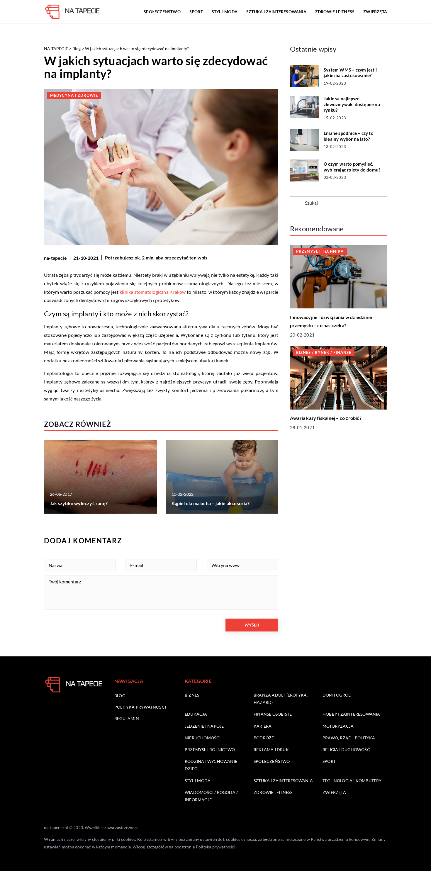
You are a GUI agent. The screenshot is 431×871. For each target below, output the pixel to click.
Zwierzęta (375, 11)
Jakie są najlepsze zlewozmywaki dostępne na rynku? (352, 104)
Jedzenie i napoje (204, 726)
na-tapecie (55, 258)
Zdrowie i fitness (334, 11)
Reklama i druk (271, 749)
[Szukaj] (297, 203)
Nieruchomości (203, 737)
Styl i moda (224, 11)
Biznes (192, 694)
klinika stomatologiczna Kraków (153, 292)
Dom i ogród (337, 694)
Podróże (264, 737)
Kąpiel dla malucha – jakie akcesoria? (211, 503)
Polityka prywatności (140, 706)
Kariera (263, 726)
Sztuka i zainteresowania (276, 11)
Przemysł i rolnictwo (210, 749)
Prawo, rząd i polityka (349, 737)
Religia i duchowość (346, 749)
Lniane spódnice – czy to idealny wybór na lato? (349, 136)
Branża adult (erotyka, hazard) (281, 698)
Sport (196, 11)
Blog (119, 695)
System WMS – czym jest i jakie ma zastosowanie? (350, 72)
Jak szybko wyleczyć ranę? (79, 503)
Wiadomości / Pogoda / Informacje (211, 796)
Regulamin (126, 718)
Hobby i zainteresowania (351, 714)
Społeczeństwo (162, 11)
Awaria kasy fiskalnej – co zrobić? (326, 418)
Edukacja (196, 714)
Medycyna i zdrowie (74, 95)
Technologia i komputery (352, 780)
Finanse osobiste (273, 714)
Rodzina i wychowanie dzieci (211, 765)
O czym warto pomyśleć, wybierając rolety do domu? (352, 166)
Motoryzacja (338, 726)
